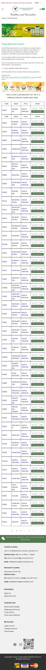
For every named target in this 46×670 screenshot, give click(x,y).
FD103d (4, 365)
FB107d (4, 166)
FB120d (4, 261)
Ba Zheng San (16, 149)
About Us (7, 593)
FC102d (4, 279)
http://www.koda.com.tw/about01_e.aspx (20, 77)
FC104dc (4, 287)
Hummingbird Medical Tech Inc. (30, 657)
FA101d (4, 110)
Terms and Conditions (12, 615)
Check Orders (9, 631)
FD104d (4, 374)
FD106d (4, 383)
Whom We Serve (10, 596)
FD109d (4, 409)
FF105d (4, 495)
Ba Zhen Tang (16, 140)
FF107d (4, 513)
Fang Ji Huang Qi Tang (15, 487)
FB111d (4, 209)
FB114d (4, 227)
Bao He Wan (15, 235)
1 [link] (12, 530)
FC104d (4, 296)
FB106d (4, 157)
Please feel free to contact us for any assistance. (17, 3)
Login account (9, 626)
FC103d (4, 313)
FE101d (4, 478)
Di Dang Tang (16, 452)
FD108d (4, 391)
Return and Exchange (11, 607)
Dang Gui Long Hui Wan (15, 400)
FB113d (4, 218)
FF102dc (4, 487)
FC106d (4, 322)
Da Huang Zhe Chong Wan (15, 365)
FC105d (4, 305)
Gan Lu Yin (15, 521)
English (37, 3)
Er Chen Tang (16, 478)
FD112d (4, 426)
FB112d (4, 201)
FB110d (4, 192)
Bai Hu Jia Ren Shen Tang (15, 166)
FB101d (4, 131)
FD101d (4, 348)
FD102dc (4, 357)
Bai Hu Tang (15, 175)
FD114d (4, 443)
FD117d (4, 469)
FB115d (4, 235)
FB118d (4, 253)
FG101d (4, 521)
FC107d (4, 331)
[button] (4, 9)
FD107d (4, 400)
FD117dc (4, 461)
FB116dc (4, 244)
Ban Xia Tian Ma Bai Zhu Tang (15, 209)
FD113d (4, 435)
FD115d (4, 452)
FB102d (4, 123)
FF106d (4, 504)
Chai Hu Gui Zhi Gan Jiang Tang (16, 287)
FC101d (4, 270)
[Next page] (34, 530)
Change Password (10, 629)
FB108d (4, 175)
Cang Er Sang (16, 270)
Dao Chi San (15, 435)
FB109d (4, 183)
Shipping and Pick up (12, 609)
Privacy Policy (9, 612)
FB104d (4, 140)
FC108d (4, 339)
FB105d (4, 149)
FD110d (4, 417)
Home (4, 18)
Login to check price (37, 111)
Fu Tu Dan (15, 495)
